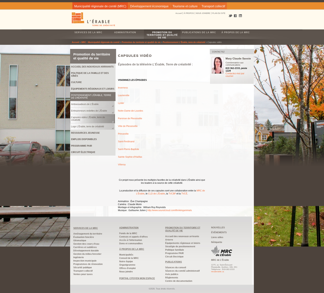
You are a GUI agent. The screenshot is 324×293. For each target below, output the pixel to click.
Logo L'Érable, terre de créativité (87, 126)
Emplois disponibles (84, 139)
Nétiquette (216, 242)
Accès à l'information (130, 240)
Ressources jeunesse (85, 133)
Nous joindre (126, 271)
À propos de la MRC (235, 32)
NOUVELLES (218, 227)
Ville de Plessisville (128, 126)
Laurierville (123, 95)
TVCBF (172, 193)
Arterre (169, 239)
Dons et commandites (131, 243)
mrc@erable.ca (217, 272)
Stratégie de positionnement (180, 246)
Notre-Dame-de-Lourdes (130, 110)
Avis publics (171, 274)
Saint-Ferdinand (126, 141)
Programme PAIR (81, 146)
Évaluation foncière (83, 237)
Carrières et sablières (85, 247)
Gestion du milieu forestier (87, 254)
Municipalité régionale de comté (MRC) (100, 6)
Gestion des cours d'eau (86, 244)
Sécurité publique (82, 267)
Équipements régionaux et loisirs (92, 89)
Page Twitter (230, 15)
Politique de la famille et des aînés (90, 74)
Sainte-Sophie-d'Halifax (130, 157)
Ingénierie (78, 257)
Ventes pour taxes (83, 274)
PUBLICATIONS (173, 262)
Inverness (123, 87)
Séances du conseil (175, 267)
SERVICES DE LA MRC (85, 228)
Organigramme (127, 265)
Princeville (123, 134)
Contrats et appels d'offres (133, 236)
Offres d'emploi (127, 268)
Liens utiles (217, 237)
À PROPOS (189, 13)
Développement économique (149, 6)
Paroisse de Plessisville (130, 118)
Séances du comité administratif (182, 271)
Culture (76, 82)
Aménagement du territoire (87, 233)
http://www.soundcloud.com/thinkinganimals (169, 210)
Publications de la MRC (199, 32)
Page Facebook (235, 16)
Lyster (121, 103)
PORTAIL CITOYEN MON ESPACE (137, 278)
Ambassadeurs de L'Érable (85, 104)
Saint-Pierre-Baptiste (128, 149)
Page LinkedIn (241, 15)
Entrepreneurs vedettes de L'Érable (89, 110)
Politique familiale (174, 250)
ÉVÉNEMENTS (219, 232)
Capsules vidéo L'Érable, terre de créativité (88, 118)
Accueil (179, 13)
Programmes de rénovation (88, 264)
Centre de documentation (178, 281)
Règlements (171, 277)
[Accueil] (93, 20)
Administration (125, 32)
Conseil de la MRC (129, 258)
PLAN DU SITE (218, 13)
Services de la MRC (88, 32)
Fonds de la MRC (128, 233)
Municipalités (126, 254)
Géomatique (79, 240)
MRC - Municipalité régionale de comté (100, 42)
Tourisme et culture (185, 6)
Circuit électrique (83, 152)
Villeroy (122, 164)
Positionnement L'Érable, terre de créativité (184, 42)
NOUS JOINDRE (203, 13)
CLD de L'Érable (156, 193)
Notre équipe (126, 261)
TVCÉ (184, 193)
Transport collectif (213, 6)
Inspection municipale (85, 260)
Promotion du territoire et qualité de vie (162, 35)
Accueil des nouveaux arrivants (92, 66)
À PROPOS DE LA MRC (131, 249)
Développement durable (86, 250)
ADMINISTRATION (129, 227)
